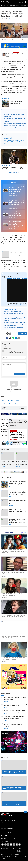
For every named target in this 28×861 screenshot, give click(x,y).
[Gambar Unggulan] (14, 38)
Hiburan (11, 403)
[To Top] (25, 812)
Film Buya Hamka (15, 400)
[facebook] (7, 338)
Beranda (3, 9)
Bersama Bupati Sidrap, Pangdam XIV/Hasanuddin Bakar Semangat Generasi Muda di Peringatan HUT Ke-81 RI (16, 202)
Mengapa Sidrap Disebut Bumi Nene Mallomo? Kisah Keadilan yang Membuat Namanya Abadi (14, 114)
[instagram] (14, 844)
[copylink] (18, 338)
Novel (16, 403)
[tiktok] (19, 844)
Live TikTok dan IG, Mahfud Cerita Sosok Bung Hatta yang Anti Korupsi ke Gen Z (15, 704)
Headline (4, 403)
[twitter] (10, 338)
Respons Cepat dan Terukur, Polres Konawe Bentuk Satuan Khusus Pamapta (15, 711)
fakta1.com (9, 18)
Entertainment (10, 9)
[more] (26, 757)
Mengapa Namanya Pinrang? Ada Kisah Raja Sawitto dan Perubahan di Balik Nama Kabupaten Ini (14, 120)
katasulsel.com (11, 275)
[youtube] (17, 844)
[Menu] (25, 2)
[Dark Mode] (20, 2)
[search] (22, 2)
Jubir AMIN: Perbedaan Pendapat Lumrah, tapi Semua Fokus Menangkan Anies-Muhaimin (14, 724)
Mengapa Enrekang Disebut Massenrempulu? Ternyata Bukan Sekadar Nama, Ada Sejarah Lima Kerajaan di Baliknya (15, 125)
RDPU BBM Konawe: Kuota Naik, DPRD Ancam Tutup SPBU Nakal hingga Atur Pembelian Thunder (17, 511)
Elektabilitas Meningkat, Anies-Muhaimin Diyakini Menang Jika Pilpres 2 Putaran (14, 717)
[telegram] (16, 338)
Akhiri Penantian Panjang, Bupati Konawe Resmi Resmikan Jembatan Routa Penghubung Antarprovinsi (17, 103)
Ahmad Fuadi (5, 400)
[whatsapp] (13, 338)
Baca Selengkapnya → (14, 439)
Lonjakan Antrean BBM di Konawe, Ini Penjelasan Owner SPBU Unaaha (16, 213)
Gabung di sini (19, 304)
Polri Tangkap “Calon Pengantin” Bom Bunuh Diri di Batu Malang (15, 698)
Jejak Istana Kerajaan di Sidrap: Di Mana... (14, 140)
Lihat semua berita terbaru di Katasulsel (13, 129)
